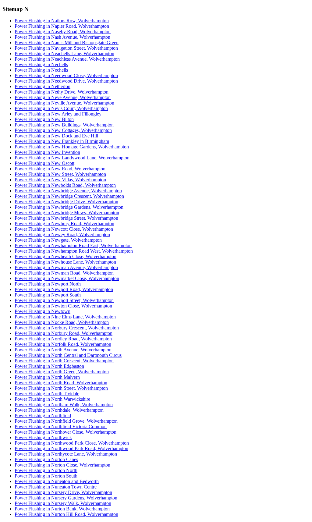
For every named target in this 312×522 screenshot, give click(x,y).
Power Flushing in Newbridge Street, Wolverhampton (66, 218)
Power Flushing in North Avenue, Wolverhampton (63, 349)
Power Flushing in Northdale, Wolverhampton (59, 410)
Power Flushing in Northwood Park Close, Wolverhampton (72, 443)
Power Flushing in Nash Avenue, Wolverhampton (62, 37)
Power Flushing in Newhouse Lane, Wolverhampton (65, 262)
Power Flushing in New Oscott (44, 163)
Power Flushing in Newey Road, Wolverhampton (62, 234)
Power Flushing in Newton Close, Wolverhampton (63, 305)
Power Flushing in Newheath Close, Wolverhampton (65, 256)
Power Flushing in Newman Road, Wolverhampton (64, 272)
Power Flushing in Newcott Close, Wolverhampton (64, 229)
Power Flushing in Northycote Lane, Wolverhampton (66, 453)
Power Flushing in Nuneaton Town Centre (56, 486)
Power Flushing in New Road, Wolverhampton (60, 168)
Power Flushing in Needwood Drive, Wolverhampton (66, 80)
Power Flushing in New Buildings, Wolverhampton (64, 124)
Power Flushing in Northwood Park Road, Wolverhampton (71, 448)
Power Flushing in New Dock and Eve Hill (56, 135)
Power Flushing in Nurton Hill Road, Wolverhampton (66, 514)
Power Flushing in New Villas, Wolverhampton (60, 179)
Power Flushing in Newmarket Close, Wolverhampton (67, 278)
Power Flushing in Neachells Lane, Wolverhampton (64, 53)
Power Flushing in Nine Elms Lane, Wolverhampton (65, 316)
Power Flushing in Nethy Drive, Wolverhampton (61, 91)
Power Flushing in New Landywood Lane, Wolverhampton (72, 157)
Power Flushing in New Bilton (44, 119)
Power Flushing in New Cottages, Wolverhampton (63, 130)
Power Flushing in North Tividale (47, 393)
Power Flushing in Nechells (41, 64)
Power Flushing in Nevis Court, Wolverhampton (61, 108)
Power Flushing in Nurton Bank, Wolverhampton (62, 508)
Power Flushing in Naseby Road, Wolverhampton (63, 31)
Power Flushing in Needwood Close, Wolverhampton (66, 75)
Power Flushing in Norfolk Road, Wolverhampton (63, 344)
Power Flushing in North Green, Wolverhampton (62, 371)
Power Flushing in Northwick (43, 437)
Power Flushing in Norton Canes (46, 459)
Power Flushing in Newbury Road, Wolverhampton (64, 223)
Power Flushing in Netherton (42, 86)
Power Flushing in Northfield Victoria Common (61, 426)
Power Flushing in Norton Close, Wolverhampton (62, 464)
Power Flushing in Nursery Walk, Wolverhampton (63, 503)
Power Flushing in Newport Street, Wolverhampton (64, 300)
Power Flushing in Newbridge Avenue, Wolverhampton (68, 190)
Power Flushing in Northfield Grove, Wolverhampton (66, 421)
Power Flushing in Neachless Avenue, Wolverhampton (67, 59)
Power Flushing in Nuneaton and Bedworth (57, 481)
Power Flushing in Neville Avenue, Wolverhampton (64, 102)
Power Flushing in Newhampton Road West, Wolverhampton (74, 251)
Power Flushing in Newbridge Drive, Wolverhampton (66, 201)
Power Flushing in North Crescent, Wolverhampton (64, 360)
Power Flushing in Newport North (48, 283)
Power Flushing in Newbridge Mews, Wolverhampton (67, 212)
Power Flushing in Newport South (48, 294)
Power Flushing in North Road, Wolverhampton (61, 382)
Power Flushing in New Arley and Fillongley (58, 113)
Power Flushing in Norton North (46, 470)
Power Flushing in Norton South (46, 475)
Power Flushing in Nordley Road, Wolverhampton (63, 338)
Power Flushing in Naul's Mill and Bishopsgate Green (67, 42)
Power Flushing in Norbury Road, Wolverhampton (63, 333)
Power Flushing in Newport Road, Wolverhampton (64, 289)
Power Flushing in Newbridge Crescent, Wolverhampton (69, 196)
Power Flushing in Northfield (43, 415)
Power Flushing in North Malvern (47, 377)
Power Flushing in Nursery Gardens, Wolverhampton (66, 497)
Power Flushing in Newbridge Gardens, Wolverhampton (69, 207)
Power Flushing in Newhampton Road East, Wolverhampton (73, 245)
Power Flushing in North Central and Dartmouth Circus (68, 355)
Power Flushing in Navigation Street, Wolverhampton (66, 48)
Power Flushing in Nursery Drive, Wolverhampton (63, 492)
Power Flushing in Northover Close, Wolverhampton (65, 432)
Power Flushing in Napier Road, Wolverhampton (62, 26)
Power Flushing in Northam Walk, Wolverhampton (64, 404)
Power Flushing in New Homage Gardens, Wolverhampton (72, 146)
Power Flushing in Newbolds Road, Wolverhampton (65, 185)
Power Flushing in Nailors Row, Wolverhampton (62, 20)
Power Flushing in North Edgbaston (49, 366)
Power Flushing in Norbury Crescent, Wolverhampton (67, 327)
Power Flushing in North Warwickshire (52, 399)
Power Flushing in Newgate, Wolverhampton (58, 240)
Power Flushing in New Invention (47, 152)
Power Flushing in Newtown (42, 311)
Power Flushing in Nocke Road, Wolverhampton (62, 322)
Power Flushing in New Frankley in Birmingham (62, 141)
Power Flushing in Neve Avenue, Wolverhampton (63, 97)
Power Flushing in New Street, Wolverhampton (60, 174)
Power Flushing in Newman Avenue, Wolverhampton (66, 267)
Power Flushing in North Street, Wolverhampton (61, 388)
